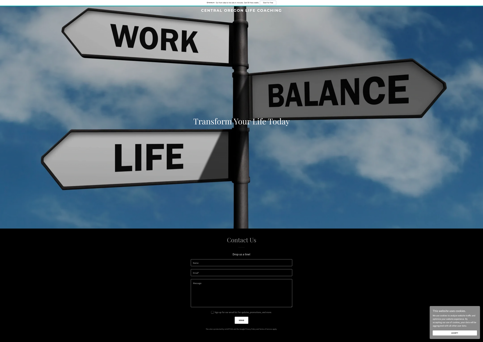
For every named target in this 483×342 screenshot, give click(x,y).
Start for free (268, 3)
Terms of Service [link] (265, 329)
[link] (241, 10)
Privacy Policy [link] (250, 329)
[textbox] (241, 262)
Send (241, 320)
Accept (454, 333)
